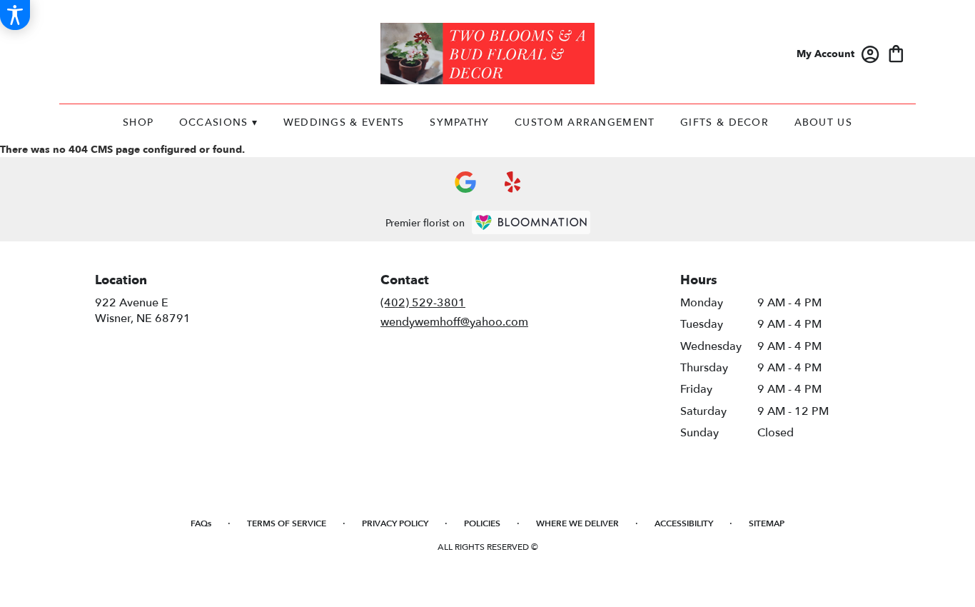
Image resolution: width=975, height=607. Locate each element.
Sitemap (766, 523)
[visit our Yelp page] (512, 182)
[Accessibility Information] (15, 15)
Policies (482, 523)
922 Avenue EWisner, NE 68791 (143, 310)
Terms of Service (286, 523)
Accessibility (684, 523)
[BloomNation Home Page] (531, 222)
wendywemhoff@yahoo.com (454, 322)
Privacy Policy (395, 523)
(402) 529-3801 (422, 303)
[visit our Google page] (465, 182)
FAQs (201, 523)
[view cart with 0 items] (896, 52)
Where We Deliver (577, 523)
